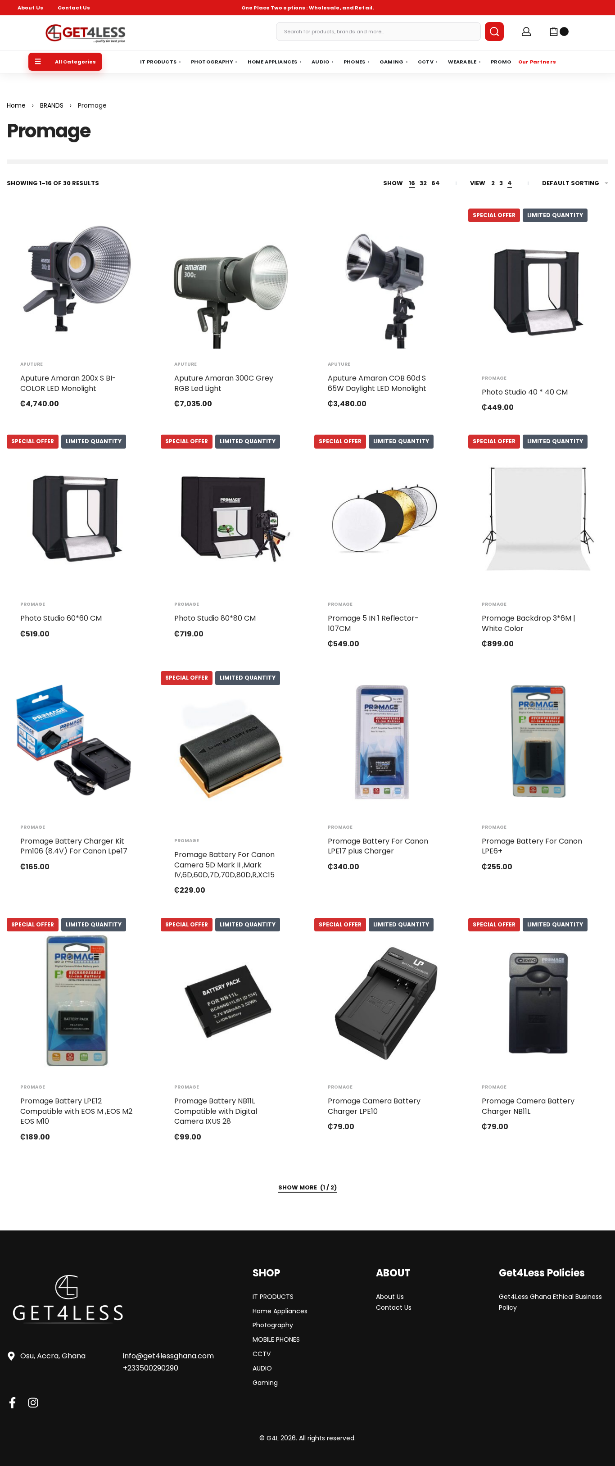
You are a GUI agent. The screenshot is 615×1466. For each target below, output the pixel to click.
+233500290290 (150, 1368)
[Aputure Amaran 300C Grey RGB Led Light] (231, 279)
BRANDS (51, 105)
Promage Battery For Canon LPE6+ (532, 846)
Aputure (31, 364)
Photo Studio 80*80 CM (215, 618)
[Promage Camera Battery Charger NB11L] (538, 1001)
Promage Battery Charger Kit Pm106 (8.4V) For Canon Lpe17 (73, 846)
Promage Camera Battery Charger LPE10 (374, 1106)
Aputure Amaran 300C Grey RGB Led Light (223, 383)
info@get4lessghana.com (168, 1356)
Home (16, 105)
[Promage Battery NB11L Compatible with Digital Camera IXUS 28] (231, 1001)
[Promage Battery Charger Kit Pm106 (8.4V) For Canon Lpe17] (77, 741)
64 (435, 183)
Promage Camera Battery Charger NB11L (528, 1106)
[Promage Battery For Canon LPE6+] (538, 741)
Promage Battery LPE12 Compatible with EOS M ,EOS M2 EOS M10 (76, 1111)
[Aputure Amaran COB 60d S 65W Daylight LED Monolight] (384, 279)
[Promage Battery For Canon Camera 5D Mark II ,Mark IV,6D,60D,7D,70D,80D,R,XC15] (231, 755)
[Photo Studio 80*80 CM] (231, 519)
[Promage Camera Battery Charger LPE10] (384, 1001)
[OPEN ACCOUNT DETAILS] (526, 31)
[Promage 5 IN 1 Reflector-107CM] (384, 519)
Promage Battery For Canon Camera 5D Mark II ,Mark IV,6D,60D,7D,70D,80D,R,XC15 (224, 864)
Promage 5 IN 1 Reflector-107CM (373, 623)
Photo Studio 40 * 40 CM (525, 392)
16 (412, 183)
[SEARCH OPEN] (494, 31)
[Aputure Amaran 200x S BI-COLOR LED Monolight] (77, 279)
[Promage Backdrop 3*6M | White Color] (538, 519)
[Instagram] (33, 1402)
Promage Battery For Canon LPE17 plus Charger (378, 846)
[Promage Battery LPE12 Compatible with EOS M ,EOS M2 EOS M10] (77, 1001)
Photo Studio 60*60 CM (61, 618)
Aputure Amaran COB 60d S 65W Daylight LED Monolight (377, 383)
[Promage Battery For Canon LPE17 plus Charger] (384, 741)
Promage (494, 378)
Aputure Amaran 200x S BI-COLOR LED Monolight (68, 383)
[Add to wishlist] (126, 229)
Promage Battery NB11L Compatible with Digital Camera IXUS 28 (215, 1111)
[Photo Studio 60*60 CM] (77, 519)
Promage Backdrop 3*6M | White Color (528, 623)
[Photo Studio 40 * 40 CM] (538, 292)
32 (423, 183)
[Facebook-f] (12, 1402)
